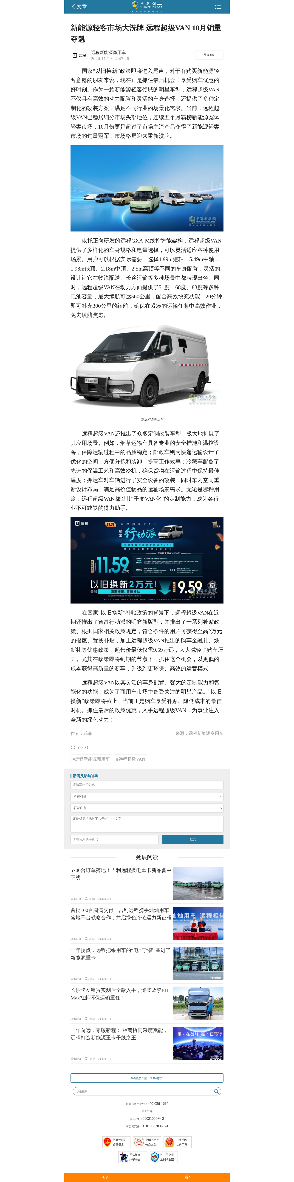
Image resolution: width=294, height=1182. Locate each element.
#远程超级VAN (130, 759)
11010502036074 (155, 1126)
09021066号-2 (153, 1118)
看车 (188, 1177)
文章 (82, 6)
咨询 (105, 1177)
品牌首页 (209, 54)
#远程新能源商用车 (91, 759)
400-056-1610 (158, 1104)
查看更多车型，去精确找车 (147, 1078)
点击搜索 (82, 1091)
